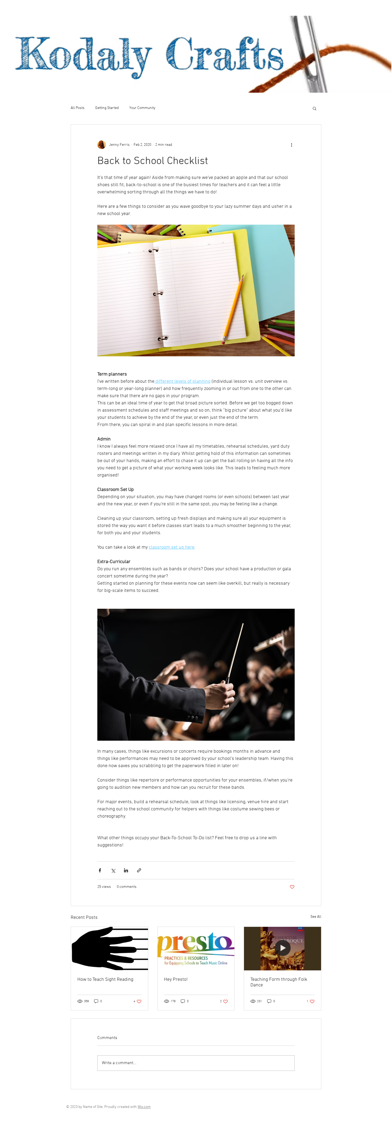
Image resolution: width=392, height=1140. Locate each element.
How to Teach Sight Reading (105, 979)
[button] (314, 108)
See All (315, 917)
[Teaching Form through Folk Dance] (282, 948)
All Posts (78, 108)
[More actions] (291, 145)
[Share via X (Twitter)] (112, 870)
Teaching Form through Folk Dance (278, 982)
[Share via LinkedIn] (126, 870)
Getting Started (107, 108)
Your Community (142, 108)
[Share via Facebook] (99, 870)
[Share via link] (139, 870)
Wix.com (144, 1107)
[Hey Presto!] (196, 948)
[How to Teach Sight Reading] (109, 948)
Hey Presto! (176, 979)
